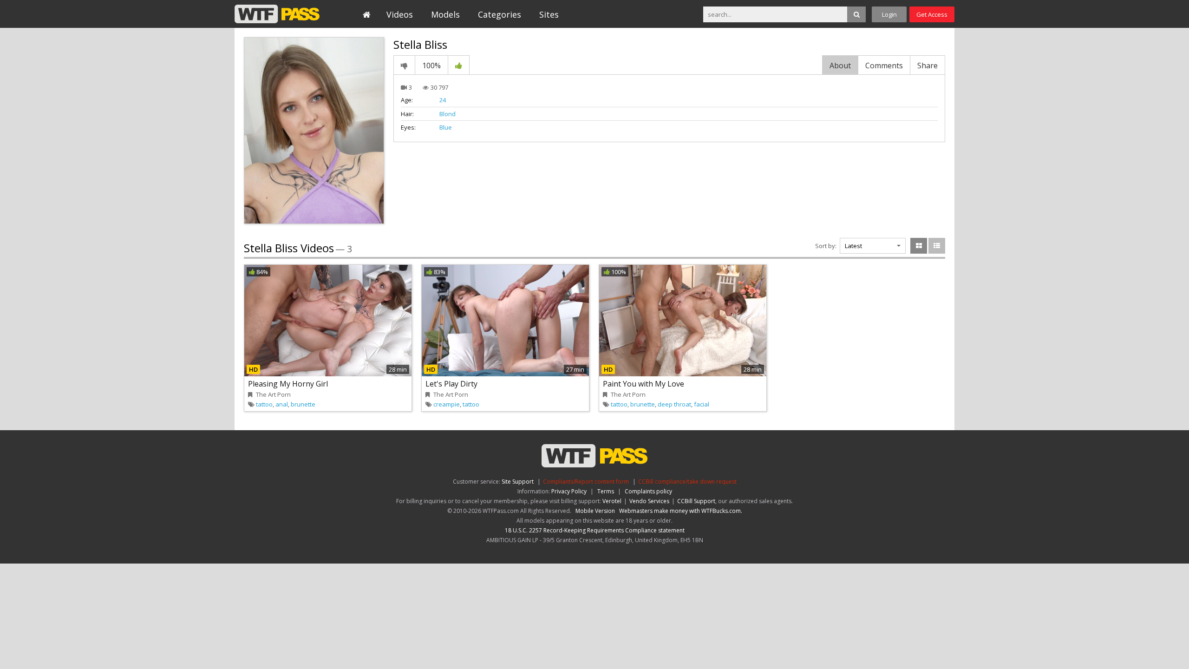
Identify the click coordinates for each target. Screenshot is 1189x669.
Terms (605, 491)
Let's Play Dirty (451, 384)
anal (281, 404)
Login (889, 14)
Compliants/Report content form (586, 481)
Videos (399, 14)
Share (927, 65)
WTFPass (277, 14)
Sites (549, 14)
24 (442, 100)
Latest (853, 246)
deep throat (674, 404)
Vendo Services (649, 501)
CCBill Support (696, 501)
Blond (447, 114)
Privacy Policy (569, 491)
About (840, 65)
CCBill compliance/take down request (687, 481)
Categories (499, 14)
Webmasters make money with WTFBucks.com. (680, 511)
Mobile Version (595, 511)
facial (701, 404)
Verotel (611, 501)
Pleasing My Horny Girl (288, 384)
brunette (303, 404)
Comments (884, 65)
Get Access (931, 14)
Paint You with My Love (643, 384)
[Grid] (918, 246)
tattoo (264, 404)
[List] (936, 246)
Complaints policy (648, 491)
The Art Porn (273, 394)
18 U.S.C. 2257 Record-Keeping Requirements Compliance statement (595, 530)
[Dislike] (404, 65)
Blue (445, 127)
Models (445, 14)
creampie (446, 404)
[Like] (459, 65)
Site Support (518, 481)
